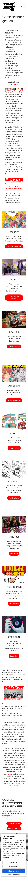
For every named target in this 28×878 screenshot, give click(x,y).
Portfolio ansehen (14, 823)
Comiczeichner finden (14, 246)
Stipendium (14, 656)
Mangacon (14, 553)
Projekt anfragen (14, 828)
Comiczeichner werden (14, 298)
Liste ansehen (14, 604)
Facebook (10, 774)
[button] (21, 6)
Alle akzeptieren (13, 871)
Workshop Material (14, 400)
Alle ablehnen (13, 867)
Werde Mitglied (14, 498)
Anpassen (13, 862)
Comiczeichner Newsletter (14, 188)
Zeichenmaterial (14, 346)
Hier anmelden (14, 448)
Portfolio (14, 84)
